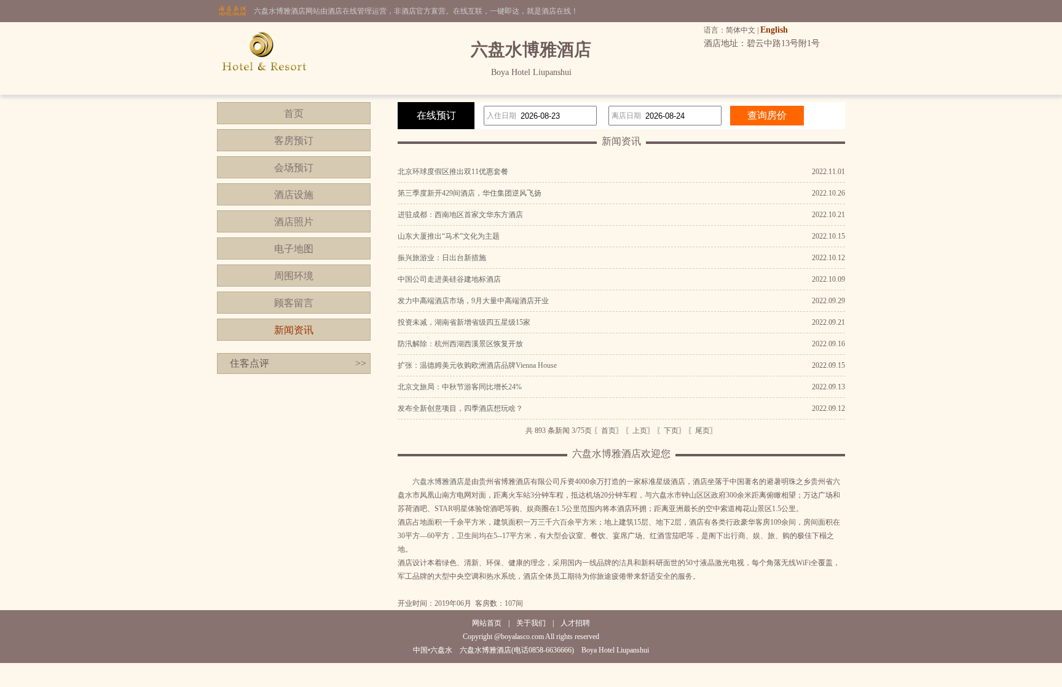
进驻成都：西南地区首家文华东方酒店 (460, 214)
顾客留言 (293, 303)
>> (360, 363)
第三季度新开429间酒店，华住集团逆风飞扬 (469, 193)
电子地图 (293, 249)
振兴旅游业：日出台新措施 (442, 257)
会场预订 (293, 167)
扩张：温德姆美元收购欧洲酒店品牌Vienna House (477, 365)
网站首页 (487, 623)
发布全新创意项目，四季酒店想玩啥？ (460, 408)
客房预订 (293, 140)
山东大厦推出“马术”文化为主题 (449, 236)
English (774, 29)
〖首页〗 (608, 430)
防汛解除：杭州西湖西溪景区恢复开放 (460, 344)
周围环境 (293, 276)
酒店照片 (293, 221)
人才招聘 (575, 623)
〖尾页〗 (702, 430)
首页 (294, 113)
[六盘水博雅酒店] (264, 92)
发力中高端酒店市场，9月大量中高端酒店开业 (473, 300)
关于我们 (531, 623)
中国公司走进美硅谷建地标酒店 (449, 279)
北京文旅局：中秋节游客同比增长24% (460, 387)
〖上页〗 (640, 430)
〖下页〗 (671, 430)
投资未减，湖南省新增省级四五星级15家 (464, 322)
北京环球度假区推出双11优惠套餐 (453, 171)
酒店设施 (293, 194)
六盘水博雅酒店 (438, 481)
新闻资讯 (293, 330)
